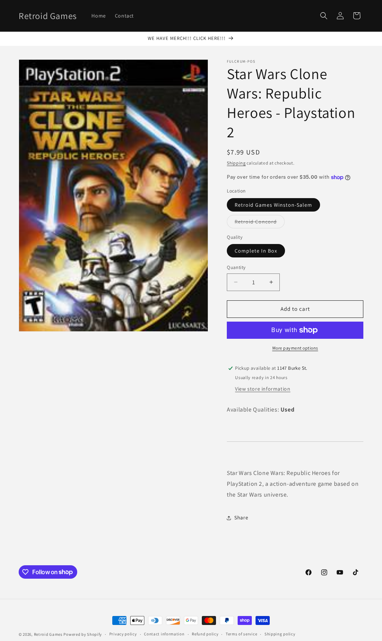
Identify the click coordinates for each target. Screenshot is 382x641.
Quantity (236, 267)
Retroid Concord (260, 223)
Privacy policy (123, 634)
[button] (324, 15)
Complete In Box (256, 250)
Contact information (164, 634)
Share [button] (241, 517)
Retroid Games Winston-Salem (273, 204)
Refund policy (205, 634)
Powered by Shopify (82, 634)
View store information (262, 388)
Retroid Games (48, 634)
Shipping (236, 163)
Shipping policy (279, 634)
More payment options (295, 348)
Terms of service (241, 634)
